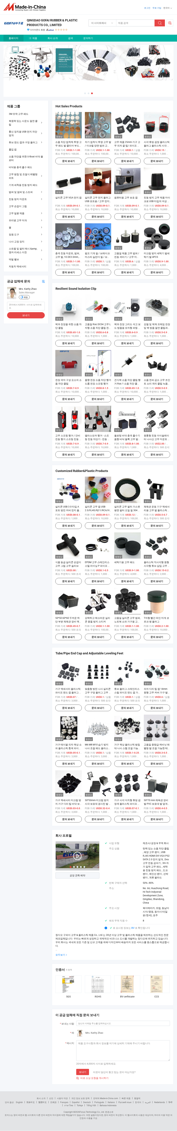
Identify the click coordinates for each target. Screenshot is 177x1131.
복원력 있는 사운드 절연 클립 (23, 122)
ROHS (98, 996)
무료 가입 (156, 7)
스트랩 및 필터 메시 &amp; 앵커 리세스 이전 (23, 250)
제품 (34, 38)
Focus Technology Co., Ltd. (92, 1111)
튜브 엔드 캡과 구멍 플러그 (23, 142)
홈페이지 (13, 38)
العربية (148, 1102)
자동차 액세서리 (17, 266)
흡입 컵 (13, 149)
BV (133, 927)
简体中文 (30, 1102)
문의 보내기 (68, 161)
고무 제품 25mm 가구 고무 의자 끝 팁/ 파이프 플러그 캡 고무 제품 (127, 145)
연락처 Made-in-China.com (105, 1098)
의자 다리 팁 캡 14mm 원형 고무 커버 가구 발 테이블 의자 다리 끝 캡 (156, 692)
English (19, 1102)
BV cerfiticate (127, 996)
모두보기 (60, 954)
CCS (156, 996)
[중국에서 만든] (25, 7)
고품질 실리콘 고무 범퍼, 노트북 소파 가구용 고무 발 (127, 621)
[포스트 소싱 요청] (170, 23)
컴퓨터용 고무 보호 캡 (126, 197)
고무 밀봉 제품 (16, 213)
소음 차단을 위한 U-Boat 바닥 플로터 (26, 158)
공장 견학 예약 (77, 875)
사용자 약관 (62, 1098)
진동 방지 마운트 (18, 199)
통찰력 (137, 1098)
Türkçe (80, 1105)
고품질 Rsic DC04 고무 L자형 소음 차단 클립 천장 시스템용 (98, 328)
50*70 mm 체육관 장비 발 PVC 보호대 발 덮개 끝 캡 (156, 803)
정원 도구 (14, 234)
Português (99, 1102)
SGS (68, 996)
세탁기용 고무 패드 (124, 562)
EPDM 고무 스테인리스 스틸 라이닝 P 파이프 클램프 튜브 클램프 (97, 565)
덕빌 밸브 (14, 259)
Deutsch (87, 1102)
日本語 (53, 1102)
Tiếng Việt (91, 1105)
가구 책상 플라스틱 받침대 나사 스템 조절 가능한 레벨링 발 (127, 748)
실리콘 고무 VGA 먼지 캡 (68, 197)
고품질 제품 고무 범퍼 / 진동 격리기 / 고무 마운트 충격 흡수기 (126, 257)
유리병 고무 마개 (18, 220)
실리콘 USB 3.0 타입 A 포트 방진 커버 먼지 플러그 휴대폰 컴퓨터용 (68, 510)
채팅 (26, 297)
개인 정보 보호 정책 (80, 1098)
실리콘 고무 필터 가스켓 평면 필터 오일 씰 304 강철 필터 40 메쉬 (127, 510)
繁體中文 (42, 1102)
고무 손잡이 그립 (18, 206)
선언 (51, 1098)
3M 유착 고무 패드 (18, 113)
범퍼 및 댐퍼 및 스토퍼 (21, 192)
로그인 (147, 7)
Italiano (111, 1102)
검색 (70, 38)
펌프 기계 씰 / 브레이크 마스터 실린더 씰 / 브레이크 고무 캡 (97, 257)
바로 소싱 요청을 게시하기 (92, 1078)
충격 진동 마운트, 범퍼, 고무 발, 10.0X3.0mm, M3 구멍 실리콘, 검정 (67, 257)
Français (64, 1102)
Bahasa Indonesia (108, 1105)
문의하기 (88, 38)
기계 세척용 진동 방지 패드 (23, 185)
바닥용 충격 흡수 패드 (20, 167)
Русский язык (124, 1102)
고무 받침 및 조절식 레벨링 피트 (23, 176)
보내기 (82, 1072)
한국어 (138, 1102)
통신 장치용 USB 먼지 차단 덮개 (23, 133)
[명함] (43, 281)
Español (76, 1102)
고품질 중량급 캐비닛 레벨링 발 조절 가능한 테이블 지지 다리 (157, 748)
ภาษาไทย (68, 1105)
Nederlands (159, 1102)
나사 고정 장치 (16, 241)
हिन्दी (170, 1102)
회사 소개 (53, 38)
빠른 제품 (126, 1098)
